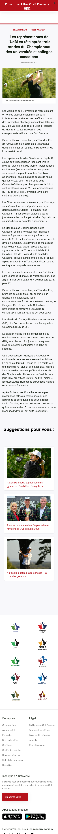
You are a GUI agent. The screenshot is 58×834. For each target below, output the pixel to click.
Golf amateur (38, 30)
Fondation (7, 735)
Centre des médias (11, 750)
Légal (32, 718)
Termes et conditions (39, 730)
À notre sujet (8, 730)
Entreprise (8, 718)
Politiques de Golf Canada (42, 725)
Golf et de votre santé (13, 759)
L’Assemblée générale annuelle (39, 737)
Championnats (20, 30)
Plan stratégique (37, 745)
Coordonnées (9, 725)
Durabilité (7, 764)
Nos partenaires (10, 740)
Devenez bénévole (11, 754)
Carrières (6, 745)
